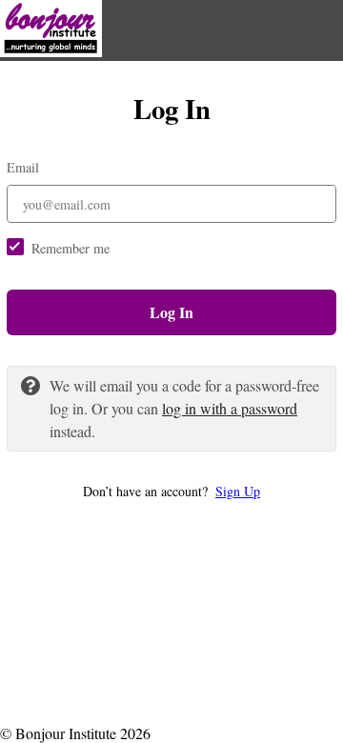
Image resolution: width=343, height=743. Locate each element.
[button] (171, 491)
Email (23, 167)
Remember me (70, 248)
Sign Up (237, 491)
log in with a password (229, 408)
